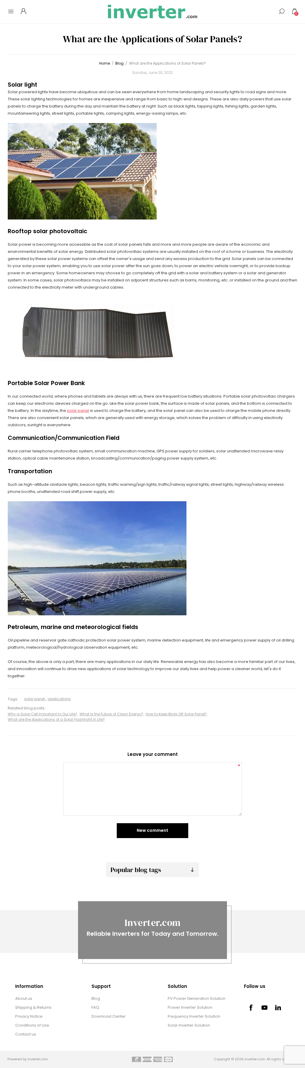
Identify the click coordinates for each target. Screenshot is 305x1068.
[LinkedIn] (278, 1007)
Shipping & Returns (33, 1007)
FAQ (95, 1007)
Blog (95, 998)
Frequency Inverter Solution (194, 1016)
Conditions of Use (32, 1025)
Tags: (13, 699)
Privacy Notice (29, 1016)
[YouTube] (264, 1007)
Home (104, 63)
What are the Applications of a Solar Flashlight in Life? (56, 719)
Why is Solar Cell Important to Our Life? (42, 714)
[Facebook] (251, 1007)
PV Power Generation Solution (196, 998)
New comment (152, 830)
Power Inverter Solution (190, 1007)
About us (23, 998)
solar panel (78, 410)
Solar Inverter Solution (189, 1025)
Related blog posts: (26, 708)
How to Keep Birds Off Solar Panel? (176, 714)
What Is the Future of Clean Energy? (111, 714)
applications (59, 698)
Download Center (108, 1016)
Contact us (25, 1034)
